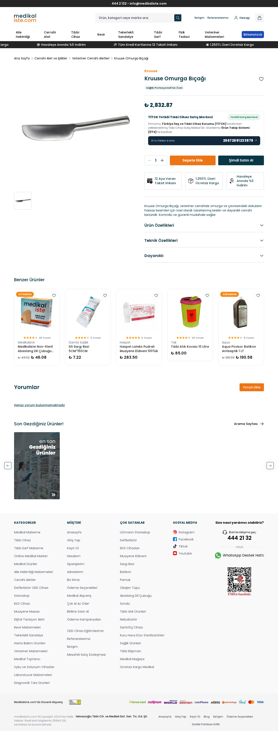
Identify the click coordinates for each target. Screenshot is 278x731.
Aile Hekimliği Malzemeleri (33, 572)
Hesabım (73, 556)
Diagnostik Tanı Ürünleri (32, 683)
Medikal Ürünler (25, 564)
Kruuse (150, 70)
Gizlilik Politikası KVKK (206, 724)
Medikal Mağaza (132, 659)
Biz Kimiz (73, 580)
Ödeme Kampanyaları (84, 619)
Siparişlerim (75, 564)
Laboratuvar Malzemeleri (33, 675)
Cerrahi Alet (50, 34)
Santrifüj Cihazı (131, 627)
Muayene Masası (27, 611)
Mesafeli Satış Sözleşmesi (86, 654)
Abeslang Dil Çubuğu (136, 595)
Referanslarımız (218, 18)
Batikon (125, 572)
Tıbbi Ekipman (130, 651)
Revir (101, 34)
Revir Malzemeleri (27, 627)
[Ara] (177, 17)
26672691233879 (240, 140)
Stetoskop (21, 595)
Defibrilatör (128, 540)
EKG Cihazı (22, 603)
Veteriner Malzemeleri (214, 34)
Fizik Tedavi (184, 34)
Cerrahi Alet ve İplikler (51, 58)
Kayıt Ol (73, 548)
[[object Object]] (259, 17)
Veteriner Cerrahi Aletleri (90, 58)
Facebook (186, 539)
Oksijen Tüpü (130, 588)
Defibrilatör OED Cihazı (31, 588)
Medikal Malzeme (27, 532)
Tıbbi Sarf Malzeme (28, 548)
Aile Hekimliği (23, 34)
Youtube (185, 553)
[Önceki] (7, 465)
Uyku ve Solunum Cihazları (34, 667)
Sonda (125, 603)
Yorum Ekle (251, 387)
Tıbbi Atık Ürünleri (133, 611)
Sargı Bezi (127, 564)
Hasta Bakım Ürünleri (29, 643)
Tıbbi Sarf (158, 34)
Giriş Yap (73, 540)
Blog (207, 716)
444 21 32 (239, 538)
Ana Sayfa (22, 58)
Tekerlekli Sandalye (125, 34)
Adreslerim (75, 572)
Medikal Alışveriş (79, 595)
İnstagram (186, 532)
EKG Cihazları (130, 548)
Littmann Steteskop (135, 532)
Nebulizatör (128, 619)
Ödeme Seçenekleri (82, 588)
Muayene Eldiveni (133, 556)
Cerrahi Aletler (25, 580)
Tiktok (183, 546)
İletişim (199, 18)
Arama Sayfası (246, 424)
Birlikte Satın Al (78, 611)
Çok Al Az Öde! (78, 603)
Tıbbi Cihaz (75, 34)
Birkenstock (252, 34)
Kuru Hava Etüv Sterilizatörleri (142, 635)
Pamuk (125, 580)
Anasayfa (74, 532)
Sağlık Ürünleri (130, 643)
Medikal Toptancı (27, 659)
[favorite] (54, 295)
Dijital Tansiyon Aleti (29, 619)
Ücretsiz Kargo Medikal (137, 667)
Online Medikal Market (31, 556)
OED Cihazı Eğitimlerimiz (85, 631)
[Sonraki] (270, 465)
